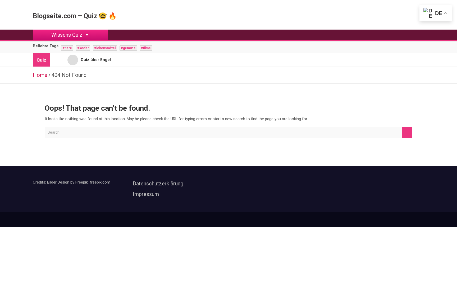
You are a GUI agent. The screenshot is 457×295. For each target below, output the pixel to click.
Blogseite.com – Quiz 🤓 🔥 (75, 16)
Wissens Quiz (67, 35)
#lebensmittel (105, 48)
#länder (83, 48)
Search (407, 132)
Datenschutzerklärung (158, 183)
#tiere (67, 48)
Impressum (146, 194)
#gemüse (128, 48)
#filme (146, 48)
